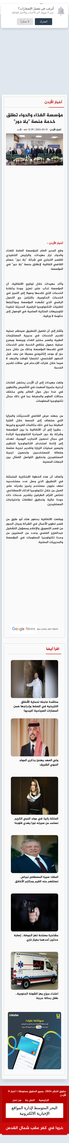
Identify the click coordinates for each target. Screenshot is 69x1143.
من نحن (16, 1100)
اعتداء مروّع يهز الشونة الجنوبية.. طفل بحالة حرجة (36, 996)
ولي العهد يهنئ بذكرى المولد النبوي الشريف (38, 762)
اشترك (43, 21)
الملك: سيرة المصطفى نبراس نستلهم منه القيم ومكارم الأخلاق (36, 879)
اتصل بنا (30, 1100)
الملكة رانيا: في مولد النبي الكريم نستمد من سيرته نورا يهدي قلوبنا (36, 821)
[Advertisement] (34, 36)
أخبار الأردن (53, 102)
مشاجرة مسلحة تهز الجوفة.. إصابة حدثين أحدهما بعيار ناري (36, 937)
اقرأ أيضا (52, 649)
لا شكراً (25, 21)
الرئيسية (44, 1100)
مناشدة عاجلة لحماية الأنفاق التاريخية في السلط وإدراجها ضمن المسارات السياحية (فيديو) (35, 706)
